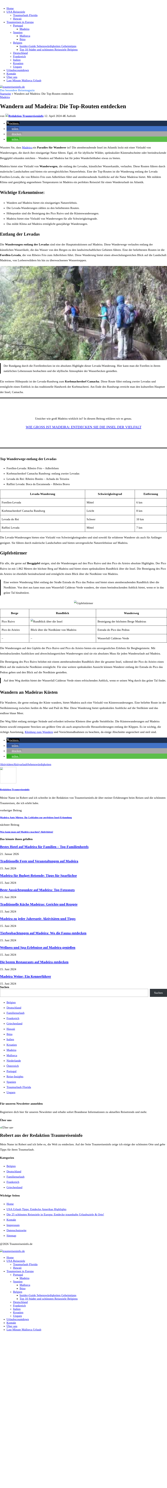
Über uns (12, 77)
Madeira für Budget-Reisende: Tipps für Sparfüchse (38, 875)
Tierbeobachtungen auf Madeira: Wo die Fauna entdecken (43, 933)
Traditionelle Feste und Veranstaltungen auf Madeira (39, 861)
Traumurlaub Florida (25, 15)
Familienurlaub (15, 1013)
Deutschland (20, 53)
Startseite (5, 93)
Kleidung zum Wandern (39, 732)
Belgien (17, 42)
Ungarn (17, 66)
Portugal (18, 25)
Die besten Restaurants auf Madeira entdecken (34, 962)
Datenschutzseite (16, 1230)
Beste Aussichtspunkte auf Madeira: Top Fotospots (37, 890)
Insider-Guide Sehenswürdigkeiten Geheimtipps (48, 46)
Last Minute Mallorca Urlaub (24, 80)
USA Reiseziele (16, 11)
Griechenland (14, 1023)
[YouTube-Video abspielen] (83, 313)
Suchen (4, 987)
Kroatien (18, 63)
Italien (17, 59)
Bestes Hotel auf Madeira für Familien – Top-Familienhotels (44, 847)
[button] (13, 123)
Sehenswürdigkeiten (39, 764)
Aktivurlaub (20, 764)
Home (10, 8)
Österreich (13, 1065)
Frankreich (19, 56)
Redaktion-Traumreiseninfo (15, 789)
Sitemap (11, 1235)
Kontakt (11, 73)
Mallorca (25, 35)
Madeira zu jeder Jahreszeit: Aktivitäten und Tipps (38, 919)
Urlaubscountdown (18, 70)
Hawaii (17, 18)
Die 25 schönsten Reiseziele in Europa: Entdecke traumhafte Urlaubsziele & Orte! (55, 1214)
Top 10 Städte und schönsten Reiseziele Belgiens (49, 49)
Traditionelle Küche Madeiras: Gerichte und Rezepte (38, 904)
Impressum (13, 1225)
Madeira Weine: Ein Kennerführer (25, 976)
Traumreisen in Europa (20, 22)
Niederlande (14, 1060)
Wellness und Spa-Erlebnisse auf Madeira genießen (37, 947)
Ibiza (22, 39)
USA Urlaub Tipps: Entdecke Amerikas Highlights (36, 1209)
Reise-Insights (15, 1076)
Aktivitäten (6, 764)
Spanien (18, 32)
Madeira (24, 29)
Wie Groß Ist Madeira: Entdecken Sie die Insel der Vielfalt (83, 427)
